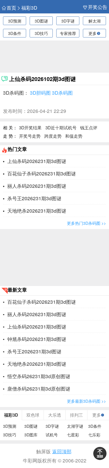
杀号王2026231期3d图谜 (34, 198)
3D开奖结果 (30, 128)
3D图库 (31, 434)
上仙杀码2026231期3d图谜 (36, 160)
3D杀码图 (62, 92)
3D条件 (14, 33)
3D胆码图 (40, 92)
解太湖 (94, 21)
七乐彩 (94, 434)
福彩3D (29, 7)
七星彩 (73, 434)
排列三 (76, 415)
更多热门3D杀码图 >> (86, 223)
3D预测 (14, 21)
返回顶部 (61, 451)
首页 (11, 7)
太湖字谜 (75, 426)
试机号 (52, 434)
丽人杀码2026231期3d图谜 (36, 185)
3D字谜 (68, 21)
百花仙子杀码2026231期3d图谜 (41, 173)
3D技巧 (41, 33)
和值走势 (73, 136)
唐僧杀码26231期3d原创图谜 (38, 388)
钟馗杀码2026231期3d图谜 (36, 338)
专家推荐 (68, 33)
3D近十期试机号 (61, 128)
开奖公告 (97, 7)
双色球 (32, 415)
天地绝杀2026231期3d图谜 (36, 210)
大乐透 (54, 415)
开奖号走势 (30, 136)
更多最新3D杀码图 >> (86, 401)
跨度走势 (53, 136)
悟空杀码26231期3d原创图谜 (38, 376)
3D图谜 (41, 21)
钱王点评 (88, 128)
